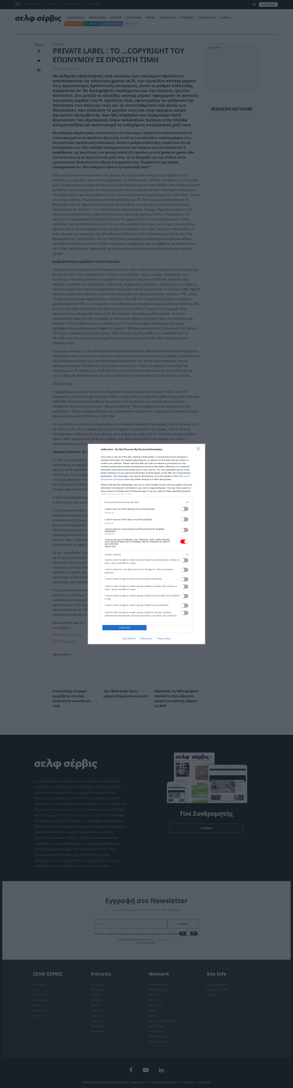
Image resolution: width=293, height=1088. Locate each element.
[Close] (199, 450)
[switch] (184, 509)
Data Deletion (129, 638)
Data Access (146, 638)
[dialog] (146, 544)
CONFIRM (124, 628)
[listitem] (146, 502)
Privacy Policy (163, 638)
